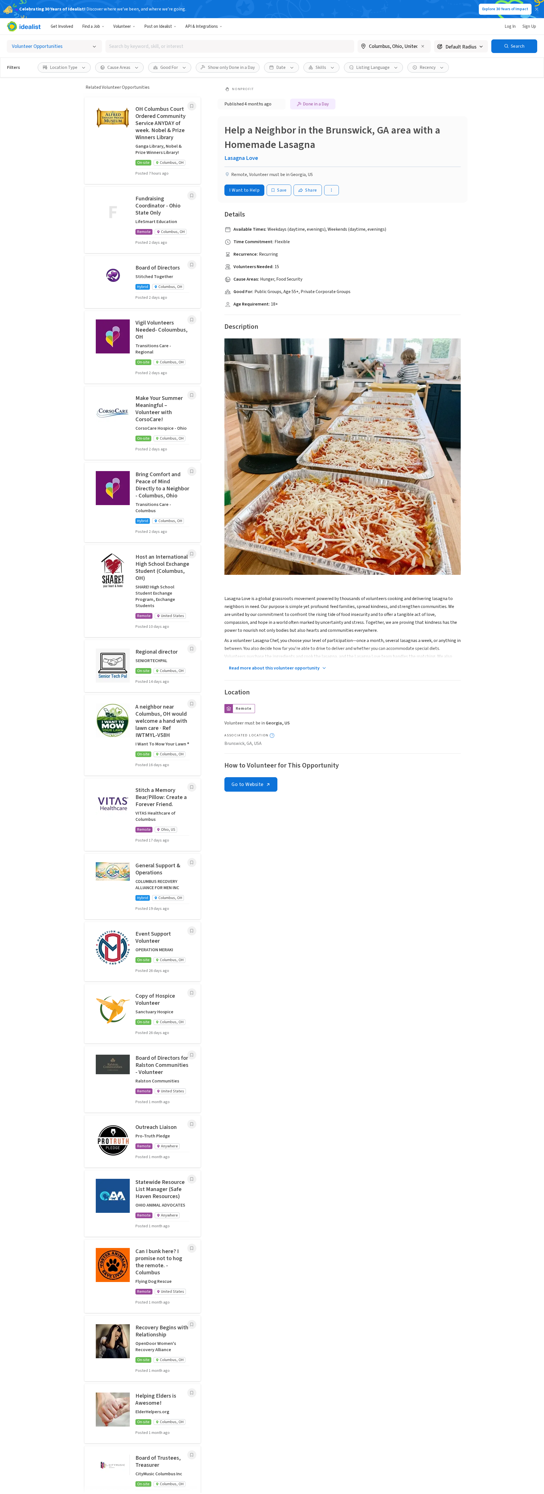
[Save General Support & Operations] (191, 862)
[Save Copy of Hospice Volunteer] (191, 992)
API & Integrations (201, 26)
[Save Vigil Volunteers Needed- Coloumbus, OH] (191, 319)
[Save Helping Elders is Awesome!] (191, 1392)
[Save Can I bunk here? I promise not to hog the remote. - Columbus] (191, 1248)
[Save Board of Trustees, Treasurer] (191, 1454)
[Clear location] (423, 46)
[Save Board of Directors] (191, 264)
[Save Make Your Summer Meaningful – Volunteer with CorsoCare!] (191, 395)
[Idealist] (24, 26)
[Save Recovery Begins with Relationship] (191, 1324)
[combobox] (230, 46)
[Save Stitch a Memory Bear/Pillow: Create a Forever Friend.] (191, 787)
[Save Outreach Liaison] (191, 1124)
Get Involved (62, 26)
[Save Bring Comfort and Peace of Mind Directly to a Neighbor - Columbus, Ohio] (191, 471)
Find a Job (91, 26)
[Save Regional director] (191, 648)
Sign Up (529, 26)
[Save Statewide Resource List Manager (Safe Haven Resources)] (191, 1179)
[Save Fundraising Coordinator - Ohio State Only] (191, 195)
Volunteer (122, 26)
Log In (510, 26)
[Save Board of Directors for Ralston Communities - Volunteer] (191, 1054)
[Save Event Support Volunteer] (191, 930)
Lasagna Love (241, 158)
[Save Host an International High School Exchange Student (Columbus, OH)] (191, 553)
